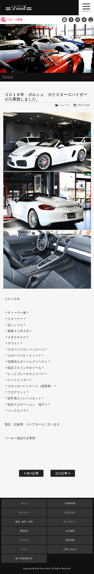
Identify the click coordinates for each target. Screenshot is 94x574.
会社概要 (70, 531)
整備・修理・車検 (24, 521)
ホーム (24, 503)
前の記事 (32, 473)
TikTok (84, 19)
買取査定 (24, 531)
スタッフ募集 (15, 19)
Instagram (77, 19)
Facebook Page (71, 19)
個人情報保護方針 (24, 558)
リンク (24, 549)
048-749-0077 (90, 19)
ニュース (64, 105)
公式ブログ (69, 512)
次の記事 (61, 473)
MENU (86, 7)
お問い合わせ (64, 19)
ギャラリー (24, 512)
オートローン (70, 521)
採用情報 (70, 540)
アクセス (24, 540)
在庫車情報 (69, 503)
